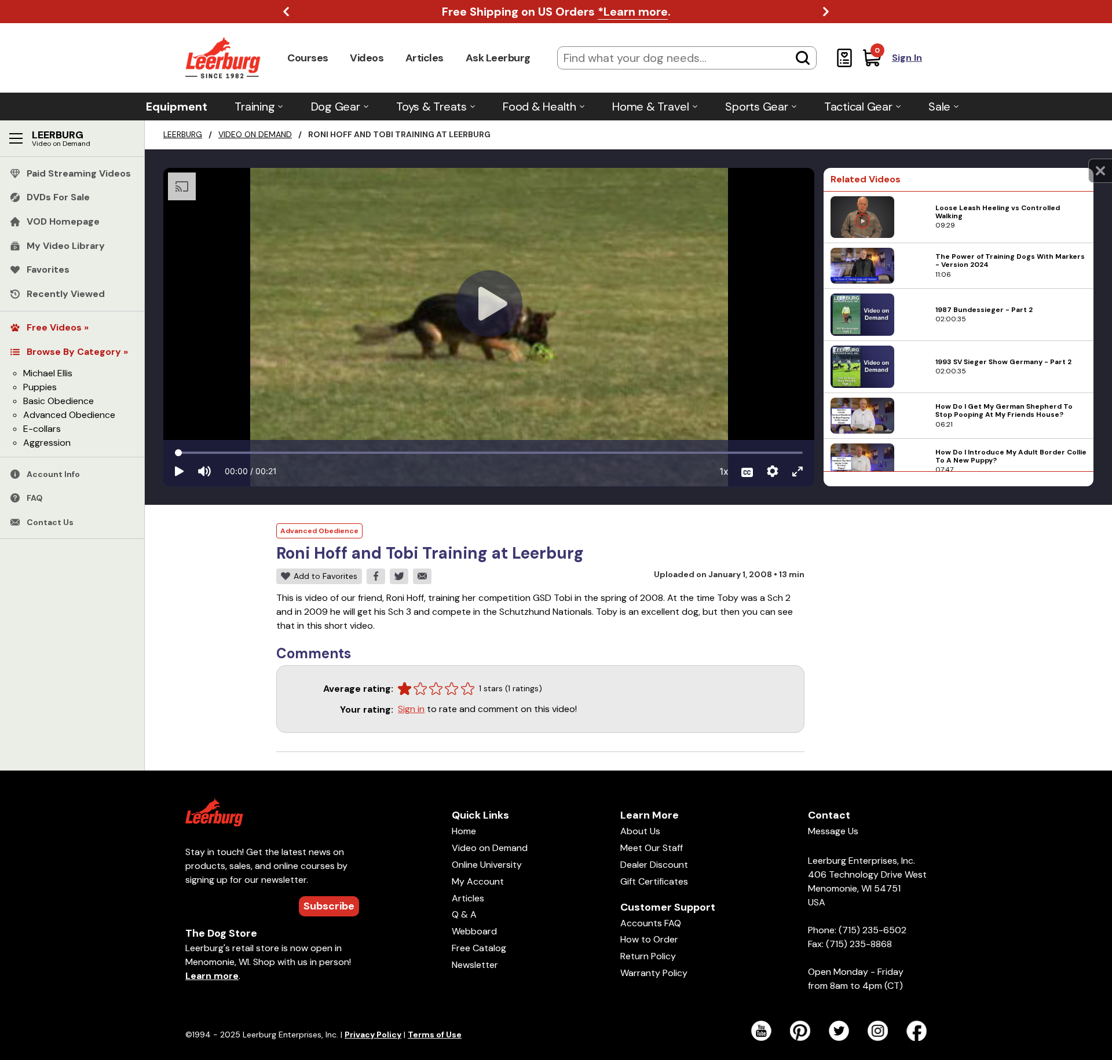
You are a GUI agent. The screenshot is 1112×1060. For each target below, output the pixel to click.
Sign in (411, 709)
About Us (640, 831)
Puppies (40, 387)
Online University (487, 865)
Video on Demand (255, 134)
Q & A (464, 914)
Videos (366, 58)
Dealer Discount (654, 865)
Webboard (474, 931)
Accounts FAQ (650, 923)
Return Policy (648, 956)
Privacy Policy (373, 1034)
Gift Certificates (654, 881)
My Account (478, 881)
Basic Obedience (58, 401)
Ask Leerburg (498, 58)
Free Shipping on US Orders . (556, 11)
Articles (424, 58)
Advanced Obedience (69, 415)
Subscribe (328, 906)
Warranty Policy (653, 973)
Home (464, 831)
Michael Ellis (47, 373)
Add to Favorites (325, 576)
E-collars (42, 429)
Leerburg (182, 134)
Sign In (907, 58)
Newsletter (475, 965)
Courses (307, 58)
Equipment (176, 106)
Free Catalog (479, 948)
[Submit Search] (802, 57)
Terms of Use (435, 1034)
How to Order (649, 939)
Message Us (833, 831)
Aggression (47, 443)
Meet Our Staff (651, 848)
